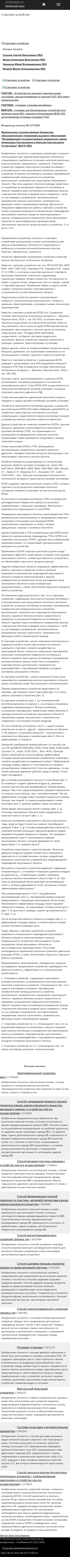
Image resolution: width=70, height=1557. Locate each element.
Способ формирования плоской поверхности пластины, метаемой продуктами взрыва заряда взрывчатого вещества (34, 1200)
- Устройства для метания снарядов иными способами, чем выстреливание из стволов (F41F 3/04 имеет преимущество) (35, 96)
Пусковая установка (29, 1347)
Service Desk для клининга (15, 1535)
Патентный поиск (14, 6)
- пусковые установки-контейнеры (26, 105)
